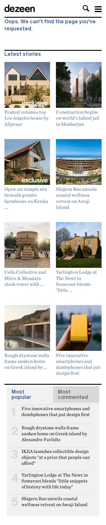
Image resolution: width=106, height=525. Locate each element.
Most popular (21, 394)
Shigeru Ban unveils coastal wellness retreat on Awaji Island (54, 501)
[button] (86, 8)
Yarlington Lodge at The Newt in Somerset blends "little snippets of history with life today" (54, 477)
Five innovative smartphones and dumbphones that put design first (55, 411)
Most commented (73, 394)
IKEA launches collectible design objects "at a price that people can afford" (55, 454)
